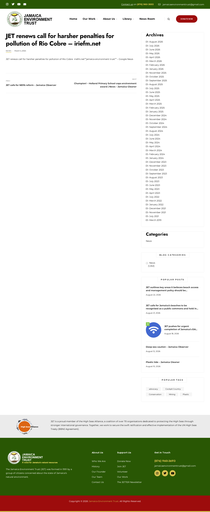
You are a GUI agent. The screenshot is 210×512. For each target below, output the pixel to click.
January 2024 (156, 158)
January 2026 (156, 69)
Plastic (186, 394)
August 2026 (156, 41)
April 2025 (154, 99)
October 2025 (156, 76)
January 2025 (156, 111)
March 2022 (155, 200)
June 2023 (154, 185)
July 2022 (154, 196)
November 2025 (157, 72)
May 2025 (154, 96)
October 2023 (156, 169)
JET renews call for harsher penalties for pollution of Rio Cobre (39, 59)
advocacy (153, 389)
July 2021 (154, 216)
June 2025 (154, 92)
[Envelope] (24, 4)
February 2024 (157, 154)
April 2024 (154, 146)
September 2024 (158, 127)
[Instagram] (7, 4)
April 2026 (154, 57)
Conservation (155, 394)
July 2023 (154, 181)
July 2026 (154, 45)
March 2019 (155, 220)
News (8, 51)
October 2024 (156, 123)
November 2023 (157, 165)
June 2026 (154, 49)
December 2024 (157, 115)
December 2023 (157, 162)
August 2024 (156, 131)
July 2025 (154, 88)
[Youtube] (19, 4)
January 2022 (156, 204)
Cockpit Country (173, 389)
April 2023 (154, 193)
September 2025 (158, 80)
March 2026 (155, 61)
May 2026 (154, 53)
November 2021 (157, 212)
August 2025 (156, 84)
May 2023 (154, 189)
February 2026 (157, 65)
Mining (172, 394)
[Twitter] (13, 4)
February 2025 (157, 107)
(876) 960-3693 (145, 4)
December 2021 (157, 208)
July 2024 (154, 134)
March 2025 (155, 103)
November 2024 (157, 119)
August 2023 (156, 177)
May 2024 (154, 142)
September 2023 (158, 173)
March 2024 (155, 150)
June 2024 (154, 138)
